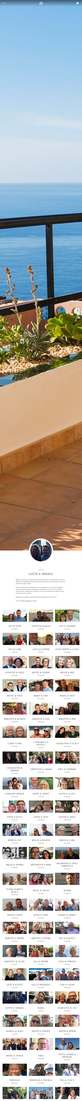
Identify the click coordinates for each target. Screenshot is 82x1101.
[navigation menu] (4, 3)
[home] (41, 3)
